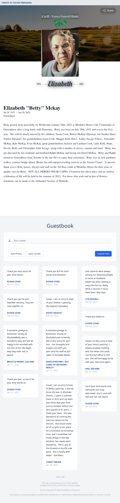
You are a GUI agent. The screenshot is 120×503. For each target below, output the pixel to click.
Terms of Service (68, 485)
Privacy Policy (51, 485)
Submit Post (103, 253)
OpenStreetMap (63, 490)
